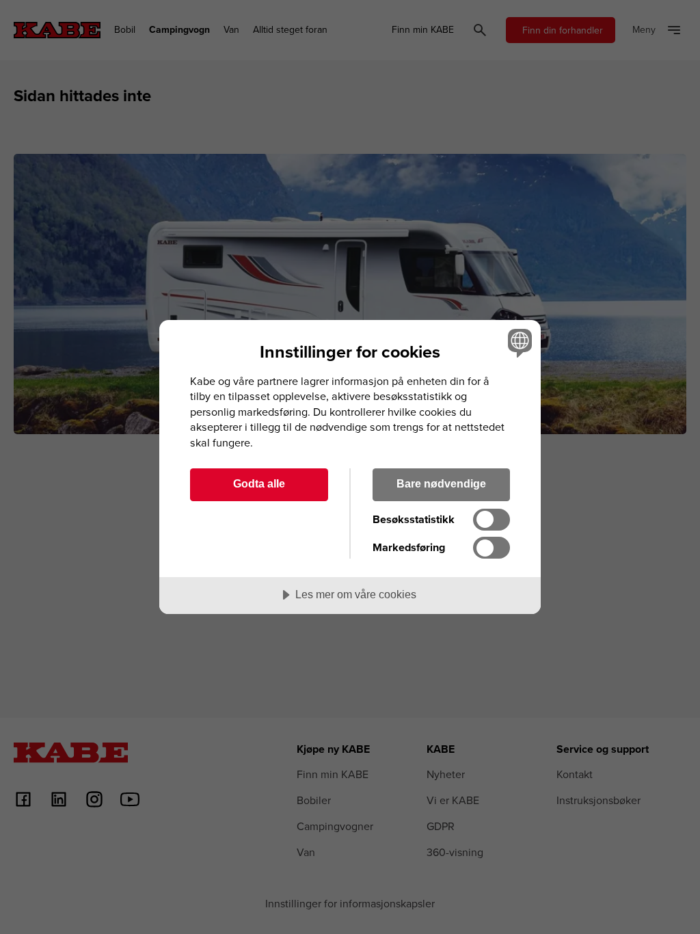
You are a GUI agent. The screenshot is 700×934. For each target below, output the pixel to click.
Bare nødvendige (441, 483)
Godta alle (259, 483)
